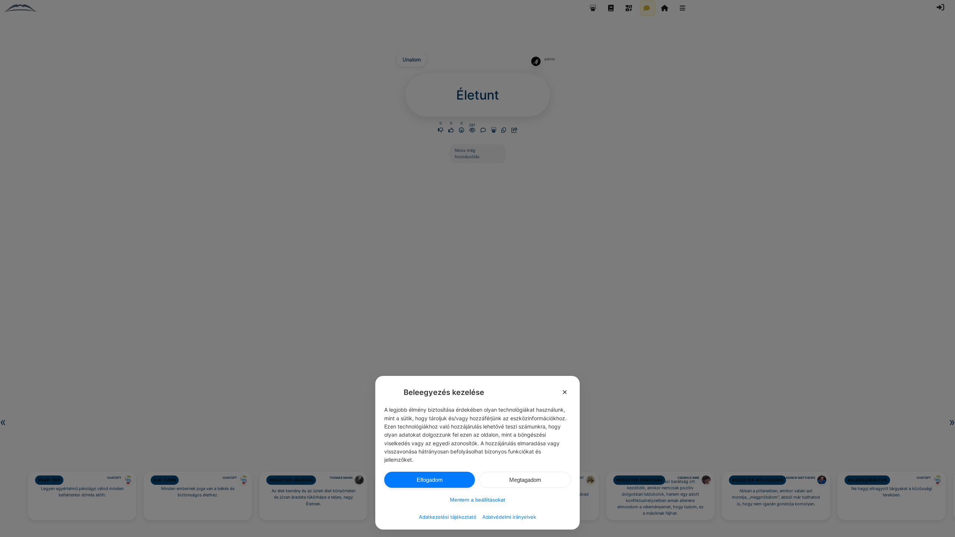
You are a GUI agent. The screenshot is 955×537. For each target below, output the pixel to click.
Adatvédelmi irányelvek (509, 517)
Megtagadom (525, 480)
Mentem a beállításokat (477, 500)
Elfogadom (430, 480)
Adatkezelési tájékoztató (447, 517)
